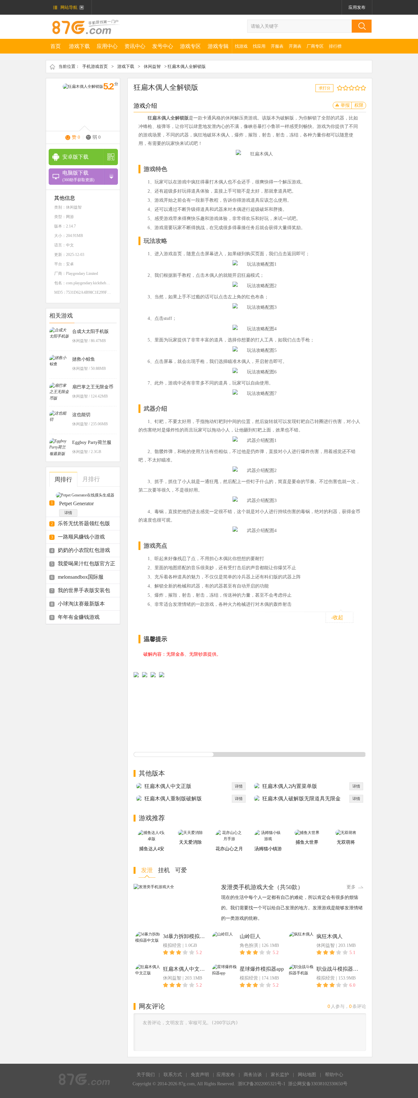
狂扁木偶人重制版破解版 (173, 798)
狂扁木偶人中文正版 (167, 786)
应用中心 (107, 46)
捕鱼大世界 (307, 842)
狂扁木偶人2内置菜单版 (289, 786)
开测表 (295, 46)
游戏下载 (79, 46)
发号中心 (162, 46)
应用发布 (356, 7)
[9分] (361, 88)
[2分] (341, 88)
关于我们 (146, 1074)
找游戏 (241, 46)
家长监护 (280, 1074)
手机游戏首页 (95, 66)
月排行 (91, 479)
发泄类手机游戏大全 (247, 887)
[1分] (338, 88)
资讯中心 (134, 46)
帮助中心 (334, 1074)
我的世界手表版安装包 (84, 590)
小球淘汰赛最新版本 (81, 603)
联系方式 (173, 1074)
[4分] (347, 88)
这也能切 (81, 414)
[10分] (364, 88)
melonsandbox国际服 (81, 577)
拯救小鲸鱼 (83, 359)
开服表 (277, 46)
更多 (351, 887)
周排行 (63, 479)
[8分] (358, 88)
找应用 (259, 46)
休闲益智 (152, 66)
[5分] (349, 88)
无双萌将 (346, 842)
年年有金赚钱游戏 (79, 617)
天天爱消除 (190, 842)
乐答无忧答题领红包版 (84, 523)
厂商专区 (315, 46)
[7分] (355, 88)
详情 (68, 512)
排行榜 (335, 46)
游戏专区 (190, 46)
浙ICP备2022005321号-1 (261, 1083)
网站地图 (307, 1074)
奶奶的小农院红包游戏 (84, 550)
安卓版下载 (75, 157)
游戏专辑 (218, 46)
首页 (55, 46)
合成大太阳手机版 (90, 331)
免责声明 (200, 1074)
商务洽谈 (253, 1074)
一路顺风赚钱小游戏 (81, 537)
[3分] (344, 88)
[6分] (352, 88)
